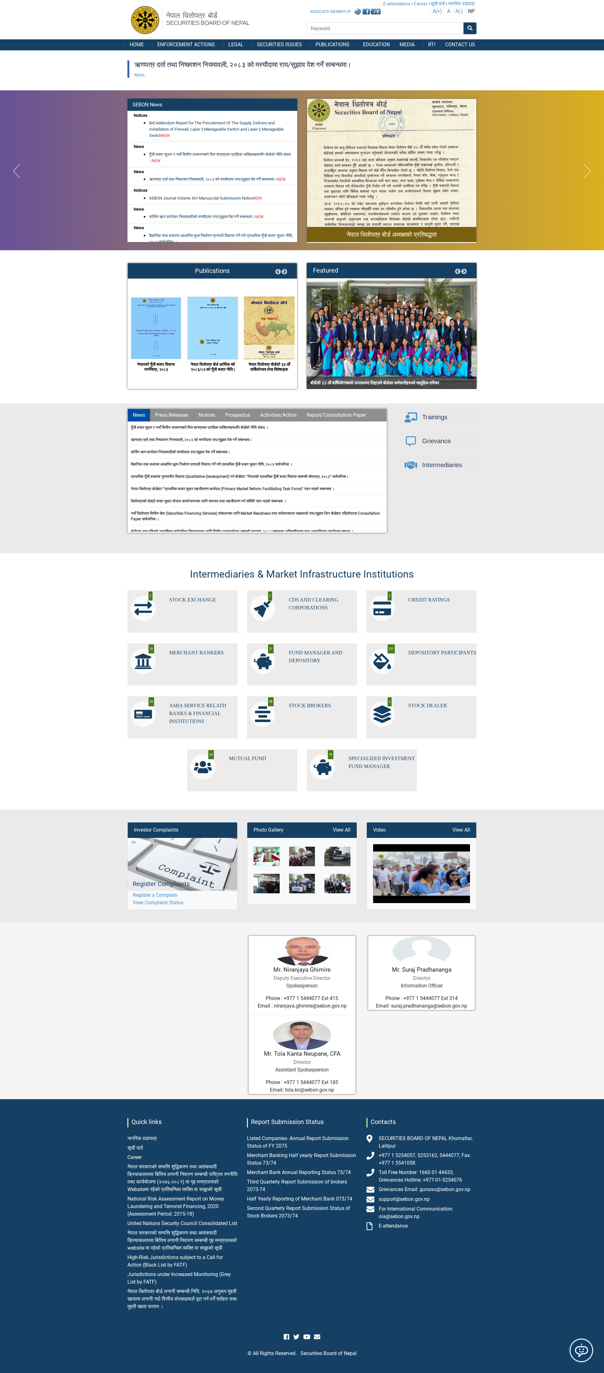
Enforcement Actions (186, 45)
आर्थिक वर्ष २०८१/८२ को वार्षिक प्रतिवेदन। (269, 367)
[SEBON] (145, 20)
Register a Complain (155, 895)
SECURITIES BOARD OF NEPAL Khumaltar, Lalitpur (426, 1142)
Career (421, 4)
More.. (140, 75)
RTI (431, 45)
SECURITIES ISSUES (279, 45)
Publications (333, 45)
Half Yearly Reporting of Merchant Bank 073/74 (299, 1199)
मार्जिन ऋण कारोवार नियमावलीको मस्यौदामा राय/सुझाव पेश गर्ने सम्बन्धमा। (206, 216)
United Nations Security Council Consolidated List (182, 1223)
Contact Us (460, 45)
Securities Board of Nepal (328, 1353)
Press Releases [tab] (171, 415)
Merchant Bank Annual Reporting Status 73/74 (299, 1172)
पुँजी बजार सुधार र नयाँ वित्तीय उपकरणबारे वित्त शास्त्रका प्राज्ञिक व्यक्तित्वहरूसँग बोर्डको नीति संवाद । (220, 157)
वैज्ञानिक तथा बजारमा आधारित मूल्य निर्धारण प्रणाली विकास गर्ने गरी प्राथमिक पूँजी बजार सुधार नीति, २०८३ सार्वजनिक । (221, 238)
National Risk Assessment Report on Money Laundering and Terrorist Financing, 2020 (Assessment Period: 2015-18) (175, 1206)
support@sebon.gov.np (404, 1199)
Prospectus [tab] (237, 415)
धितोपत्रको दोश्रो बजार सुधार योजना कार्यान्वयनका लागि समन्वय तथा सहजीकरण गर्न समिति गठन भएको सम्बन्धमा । (208, 501)
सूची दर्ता (438, 4)
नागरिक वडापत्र (461, 4)
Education (376, 45)
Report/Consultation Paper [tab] (336, 415)
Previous (278, 272)
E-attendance (397, 4)
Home (137, 45)
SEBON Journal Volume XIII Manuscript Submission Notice (205, 198)
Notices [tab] (207, 415)
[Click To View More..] (391, 171)
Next (284, 272)
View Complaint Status (158, 903)
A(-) (459, 11)
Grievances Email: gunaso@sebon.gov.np (424, 1189)
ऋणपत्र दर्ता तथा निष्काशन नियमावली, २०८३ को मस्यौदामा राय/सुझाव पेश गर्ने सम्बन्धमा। (217, 179)
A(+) (437, 11)
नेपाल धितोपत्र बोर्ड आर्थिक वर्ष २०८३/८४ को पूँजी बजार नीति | (156, 367)
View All (341, 830)
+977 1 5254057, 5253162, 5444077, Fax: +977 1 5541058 (425, 1159)
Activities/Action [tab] (278, 415)
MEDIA (407, 45)
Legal (235, 45)
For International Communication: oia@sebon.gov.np (416, 1212)
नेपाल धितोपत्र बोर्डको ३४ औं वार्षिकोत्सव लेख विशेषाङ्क (213, 367)
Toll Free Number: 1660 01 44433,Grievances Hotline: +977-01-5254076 (420, 1176)
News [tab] (139, 415)
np (471, 11)
